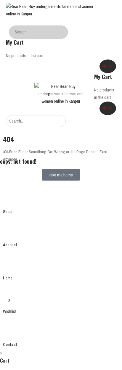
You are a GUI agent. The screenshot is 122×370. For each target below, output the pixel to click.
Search (62, 32)
